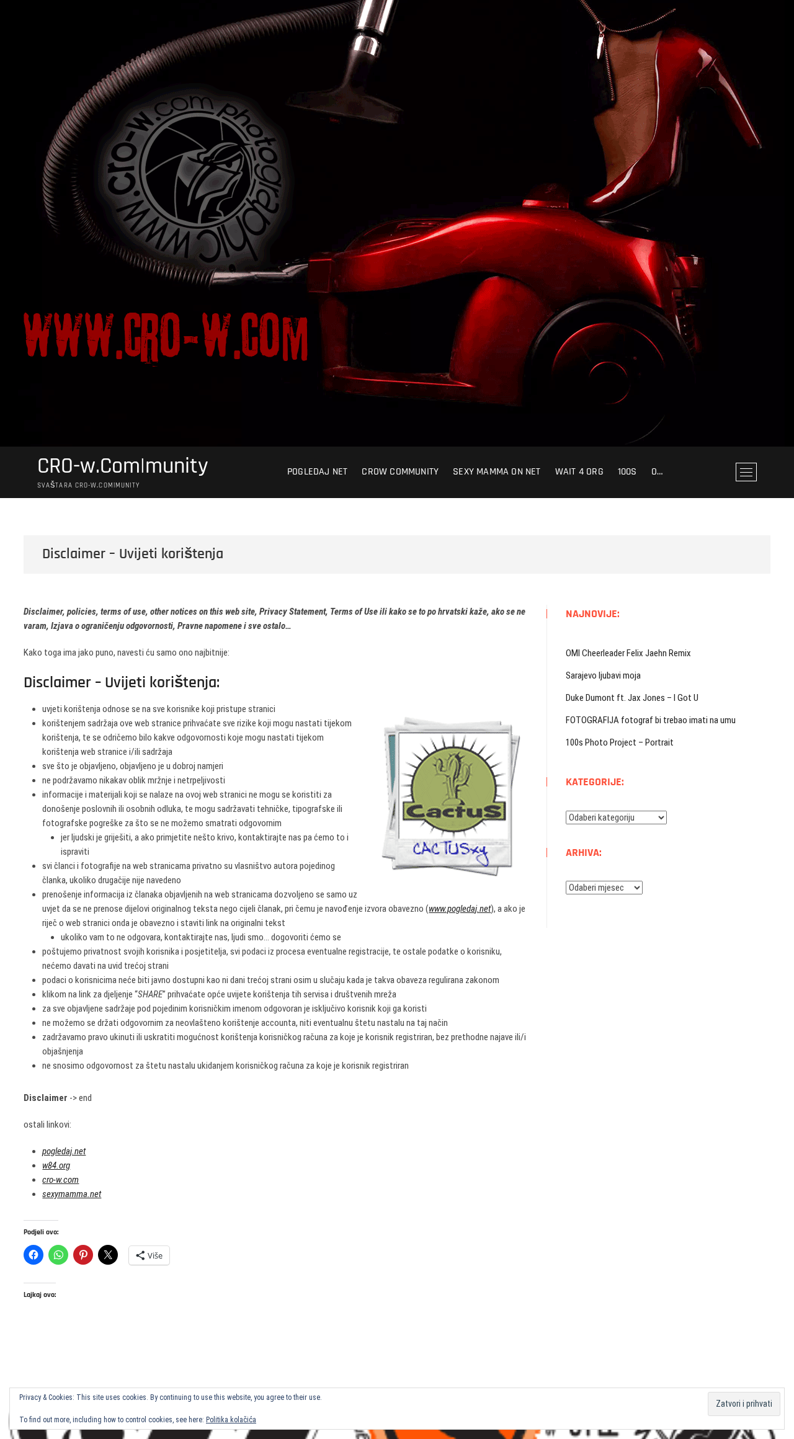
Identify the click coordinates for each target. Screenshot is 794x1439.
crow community (400, 471)
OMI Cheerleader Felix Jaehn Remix (628, 653)
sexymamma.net (71, 1194)
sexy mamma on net (496, 471)
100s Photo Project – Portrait (620, 742)
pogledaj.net (64, 1151)
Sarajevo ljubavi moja (603, 675)
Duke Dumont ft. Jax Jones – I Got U (632, 697)
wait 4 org (579, 471)
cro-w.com (60, 1179)
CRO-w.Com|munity (122, 466)
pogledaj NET (317, 471)
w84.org (56, 1165)
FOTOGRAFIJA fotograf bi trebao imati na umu (651, 720)
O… (657, 471)
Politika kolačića (231, 1419)
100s (627, 471)
